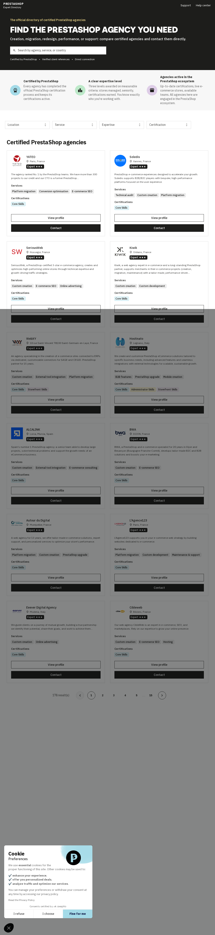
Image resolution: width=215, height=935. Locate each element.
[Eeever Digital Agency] (56, 642)
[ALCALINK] (56, 466)
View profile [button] (56, 218)
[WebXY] (56, 375)
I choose (48, 914)
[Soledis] (159, 193)
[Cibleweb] (159, 642)
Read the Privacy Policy (21, 900)
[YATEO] (56, 193)
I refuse (18, 914)
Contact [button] (56, 228)
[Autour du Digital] (56, 555)
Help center (203, 5)
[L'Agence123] (159, 555)
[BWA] (159, 466)
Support (186, 5)
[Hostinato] (159, 375)
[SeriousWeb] (56, 284)
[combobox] (27, 125)
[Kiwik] (159, 284)
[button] (9, 928)
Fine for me (77, 914)
